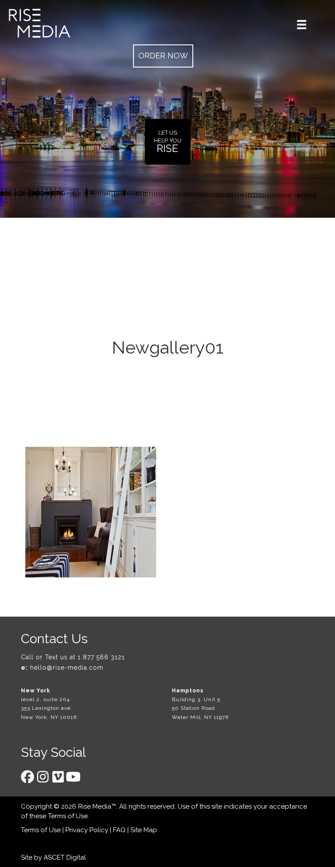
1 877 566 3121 (101, 657)
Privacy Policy (86, 830)
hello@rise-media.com (66, 667)
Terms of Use (68, 816)
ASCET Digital (65, 857)
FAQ (119, 830)
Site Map (143, 830)
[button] (163, 55)
